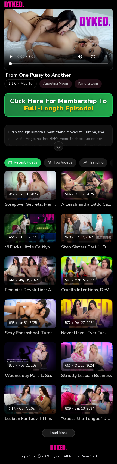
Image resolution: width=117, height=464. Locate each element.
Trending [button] (96, 162)
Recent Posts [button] (25, 162)
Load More (58, 433)
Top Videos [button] (63, 162)
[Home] (14, 4)
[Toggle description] (58, 146)
